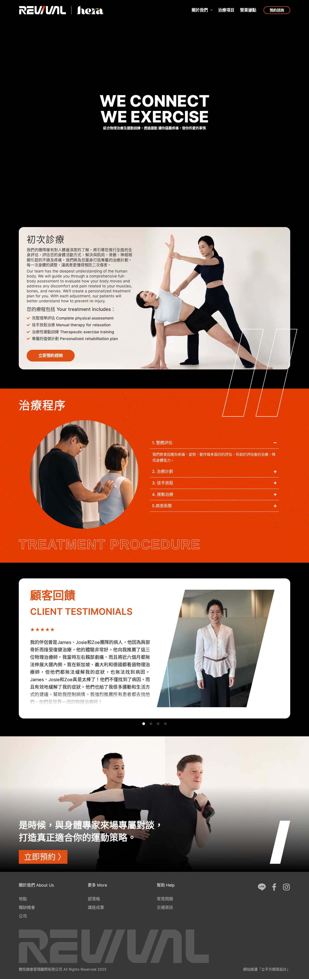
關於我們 (200, 10)
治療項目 (226, 10)
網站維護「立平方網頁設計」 (266, 969)
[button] (143, 723)
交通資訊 (165, 907)
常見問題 (165, 899)
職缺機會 (27, 907)
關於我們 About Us (36, 885)
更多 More (97, 885)
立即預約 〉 (45, 857)
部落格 (94, 899)
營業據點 (248, 10)
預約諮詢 (277, 10)
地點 (23, 899)
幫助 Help (166, 885)
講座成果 (96, 907)
